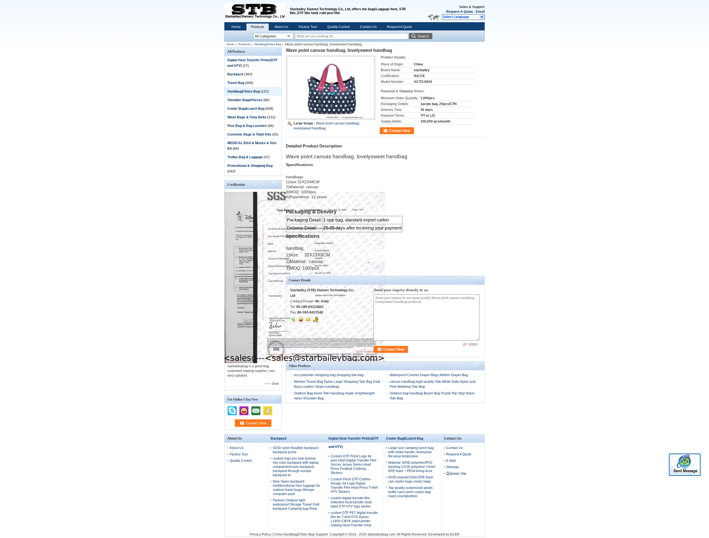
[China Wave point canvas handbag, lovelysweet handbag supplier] (330, 87)
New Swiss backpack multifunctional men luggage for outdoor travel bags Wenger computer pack (296, 488)
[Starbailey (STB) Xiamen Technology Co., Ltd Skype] (293, 320)
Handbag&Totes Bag (267, 44)
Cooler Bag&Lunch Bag (245, 109)
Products (257, 27)
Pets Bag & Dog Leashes (247, 126)
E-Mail (451, 461)
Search (423, 36)
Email (480, 12)
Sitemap (452, 467)
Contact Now (399, 131)
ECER (454, 534)
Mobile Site (457, 474)
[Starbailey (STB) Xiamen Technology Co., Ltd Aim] (316, 320)
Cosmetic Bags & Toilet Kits (249, 134)
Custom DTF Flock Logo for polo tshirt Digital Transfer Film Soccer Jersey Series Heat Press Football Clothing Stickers (353, 464)
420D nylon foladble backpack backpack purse (295, 450)
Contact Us (368, 27)
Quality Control (338, 27)
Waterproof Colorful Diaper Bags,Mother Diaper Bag (429, 375)
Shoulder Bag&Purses (245, 100)
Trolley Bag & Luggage (245, 157)
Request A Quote (459, 12)
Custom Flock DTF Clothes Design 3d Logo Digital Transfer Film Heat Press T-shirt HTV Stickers (354, 485)
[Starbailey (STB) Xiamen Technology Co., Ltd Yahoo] (301, 320)
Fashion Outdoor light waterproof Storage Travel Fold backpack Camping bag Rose (296, 504)
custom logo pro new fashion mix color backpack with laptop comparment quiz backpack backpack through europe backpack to (296, 467)
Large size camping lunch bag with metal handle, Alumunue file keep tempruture (411, 452)
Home (236, 27)
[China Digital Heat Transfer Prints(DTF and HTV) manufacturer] (254, 11)
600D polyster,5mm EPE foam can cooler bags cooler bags (410, 479)
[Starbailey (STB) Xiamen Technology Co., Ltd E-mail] (308, 320)
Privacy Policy (260, 534)
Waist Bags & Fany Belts (246, 117)
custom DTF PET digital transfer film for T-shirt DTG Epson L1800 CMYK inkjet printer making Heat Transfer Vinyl (354, 519)
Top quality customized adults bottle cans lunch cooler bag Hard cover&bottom (410, 492)
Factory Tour (308, 27)
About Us (281, 27)
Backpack (235, 74)
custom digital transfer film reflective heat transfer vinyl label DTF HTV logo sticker (351, 502)
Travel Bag (235, 83)
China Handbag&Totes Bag (294, 534)
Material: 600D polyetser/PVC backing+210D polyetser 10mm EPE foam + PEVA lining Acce (411, 467)
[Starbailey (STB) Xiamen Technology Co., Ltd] (482, 17)
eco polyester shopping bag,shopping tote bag (329, 375)
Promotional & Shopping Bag (250, 166)
